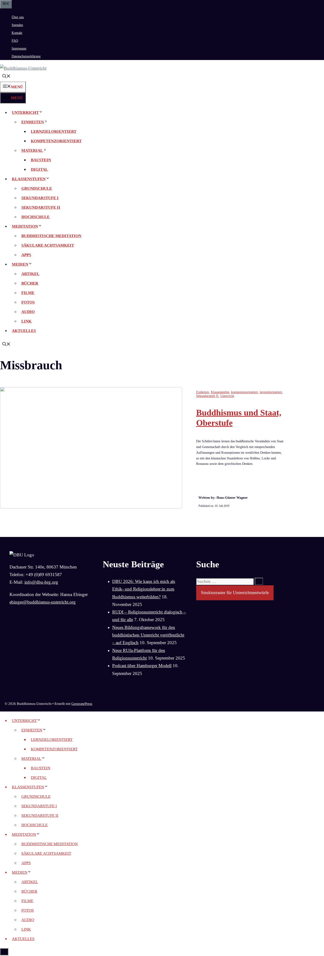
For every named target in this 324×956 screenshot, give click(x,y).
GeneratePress (81, 704)
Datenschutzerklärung (26, 56)
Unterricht (25, 112)
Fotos (28, 302)
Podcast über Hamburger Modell (141, 665)
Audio (28, 311)
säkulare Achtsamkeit (47, 245)
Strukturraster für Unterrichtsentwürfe (235, 592)
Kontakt (17, 33)
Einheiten (32, 122)
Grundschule (36, 188)
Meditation (25, 226)
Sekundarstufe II (40, 207)
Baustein (41, 160)
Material (32, 150)
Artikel (30, 274)
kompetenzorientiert (56, 141)
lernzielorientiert (53, 131)
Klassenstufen (29, 179)
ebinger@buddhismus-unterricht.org (42, 602)
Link (26, 321)
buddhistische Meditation (51, 236)
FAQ (15, 40)
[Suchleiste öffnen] (6, 76)
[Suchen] (259, 581)
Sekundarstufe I (40, 198)
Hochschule (35, 217)
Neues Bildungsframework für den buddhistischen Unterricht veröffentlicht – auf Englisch (148, 635)
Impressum (19, 48)
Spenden (17, 25)
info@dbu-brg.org (41, 582)
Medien (20, 264)
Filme (27, 293)
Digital (39, 169)
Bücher (29, 283)
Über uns (18, 17)
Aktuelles (24, 330)
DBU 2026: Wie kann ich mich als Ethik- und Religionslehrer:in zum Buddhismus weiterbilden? (143, 589)
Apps (26, 255)
